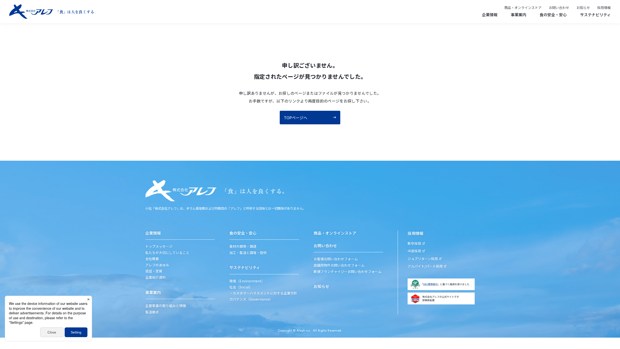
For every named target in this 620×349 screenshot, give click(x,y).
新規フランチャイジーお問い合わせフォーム (347, 271)
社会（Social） (241, 287)
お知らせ (583, 7)
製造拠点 (152, 312)
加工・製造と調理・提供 (248, 252)
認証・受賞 (153, 271)
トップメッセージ (158, 246)
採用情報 (604, 7)
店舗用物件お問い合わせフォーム (339, 265)
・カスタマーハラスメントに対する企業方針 (263, 293)
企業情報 (489, 14)
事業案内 (518, 14)
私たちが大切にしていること (167, 252)
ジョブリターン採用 (423, 258)
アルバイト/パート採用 (425, 266)
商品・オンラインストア (523, 7)
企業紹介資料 (155, 277)
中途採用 (414, 251)
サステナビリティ (595, 14)
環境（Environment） (247, 281)
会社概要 (152, 258)
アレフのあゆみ (157, 265)
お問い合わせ (559, 7)
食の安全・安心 (553, 14)
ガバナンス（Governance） (251, 299)
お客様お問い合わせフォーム (336, 259)
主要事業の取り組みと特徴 (165, 305)
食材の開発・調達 (242, 246)
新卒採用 (414, 243)
